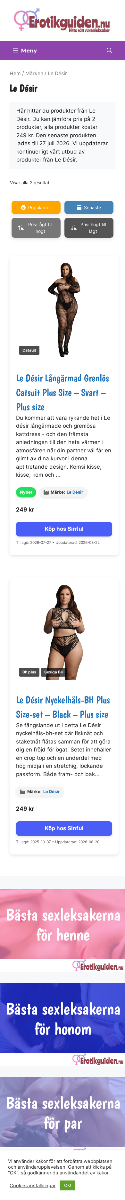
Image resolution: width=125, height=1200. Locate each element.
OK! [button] (67, 1185)
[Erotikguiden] (62, 20)
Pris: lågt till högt (40, 228)
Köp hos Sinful (64, 529)
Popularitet (39, 207)
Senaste (92, 207)
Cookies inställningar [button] (32, 1185)
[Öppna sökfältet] (109, 50)
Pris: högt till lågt (93, 228)
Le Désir (75, 492)
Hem (15, 73)
